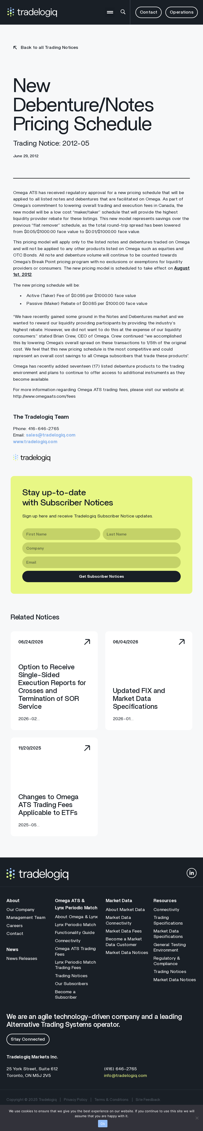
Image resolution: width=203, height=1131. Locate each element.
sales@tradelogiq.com (50, 435)
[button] (110, 12)
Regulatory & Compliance (166, 961)
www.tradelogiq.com (35, 442)
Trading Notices (71, 976)
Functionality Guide (75, 933)
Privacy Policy (75, 1100)
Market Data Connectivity (118, 920)
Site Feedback (148, 1100)
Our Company (20, 910)
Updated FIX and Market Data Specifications (139, 699)
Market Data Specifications (168, 934)
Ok (103, 1124)
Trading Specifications (168, 920)
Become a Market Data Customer (124, 942)
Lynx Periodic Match (75, 925)
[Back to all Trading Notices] (15, 48)
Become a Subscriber (66, 995)
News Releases (21, 958)
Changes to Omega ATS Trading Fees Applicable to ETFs (48, 805)
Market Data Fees (124, 931)
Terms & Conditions (111, 1100)
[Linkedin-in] (192, 873)
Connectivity (68, 941)
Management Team (25, 917)
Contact (14, 934)
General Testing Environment (169, 947)
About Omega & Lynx (76, 917)
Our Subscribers (71, 984)
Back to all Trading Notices (49, 47)
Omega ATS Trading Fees (75, 951)
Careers (14, 926)
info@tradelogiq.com (125, 1075)
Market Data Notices (127, 953)
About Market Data (125, 910)
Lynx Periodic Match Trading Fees (75, 965)
